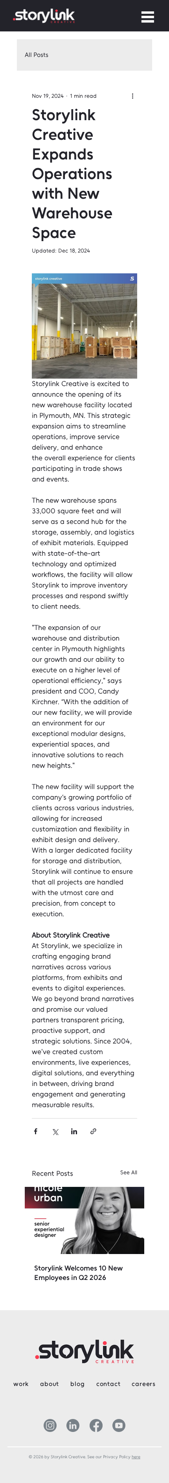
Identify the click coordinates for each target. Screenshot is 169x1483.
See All (128, 1172)
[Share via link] (93, 1131)
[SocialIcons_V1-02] (96, 1425)
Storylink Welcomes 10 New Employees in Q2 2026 (78, 1273)
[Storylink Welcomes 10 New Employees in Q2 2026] (84, 1220)
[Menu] (148, 17)
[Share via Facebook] (35, 1131)
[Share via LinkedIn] (74, 1131)
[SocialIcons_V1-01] (50, 1425)
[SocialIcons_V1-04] (118, 1425)
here (136, 1456)
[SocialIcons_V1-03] (72, 1425)
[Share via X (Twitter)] (55, 1131)
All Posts (36, 55)
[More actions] (132, 96)
